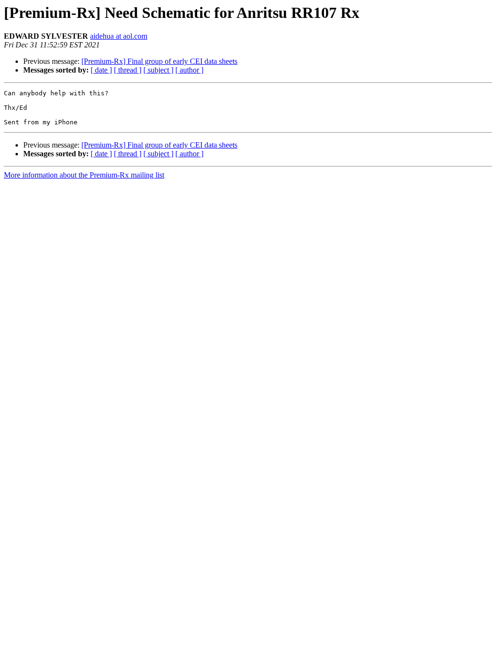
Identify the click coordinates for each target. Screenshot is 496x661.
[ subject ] (158, 70)
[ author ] (189, 70)
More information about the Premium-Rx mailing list (84, 175)
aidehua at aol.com (118, 36)
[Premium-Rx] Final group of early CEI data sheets (159, 61)
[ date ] (101, 70)
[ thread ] (127, 70)
